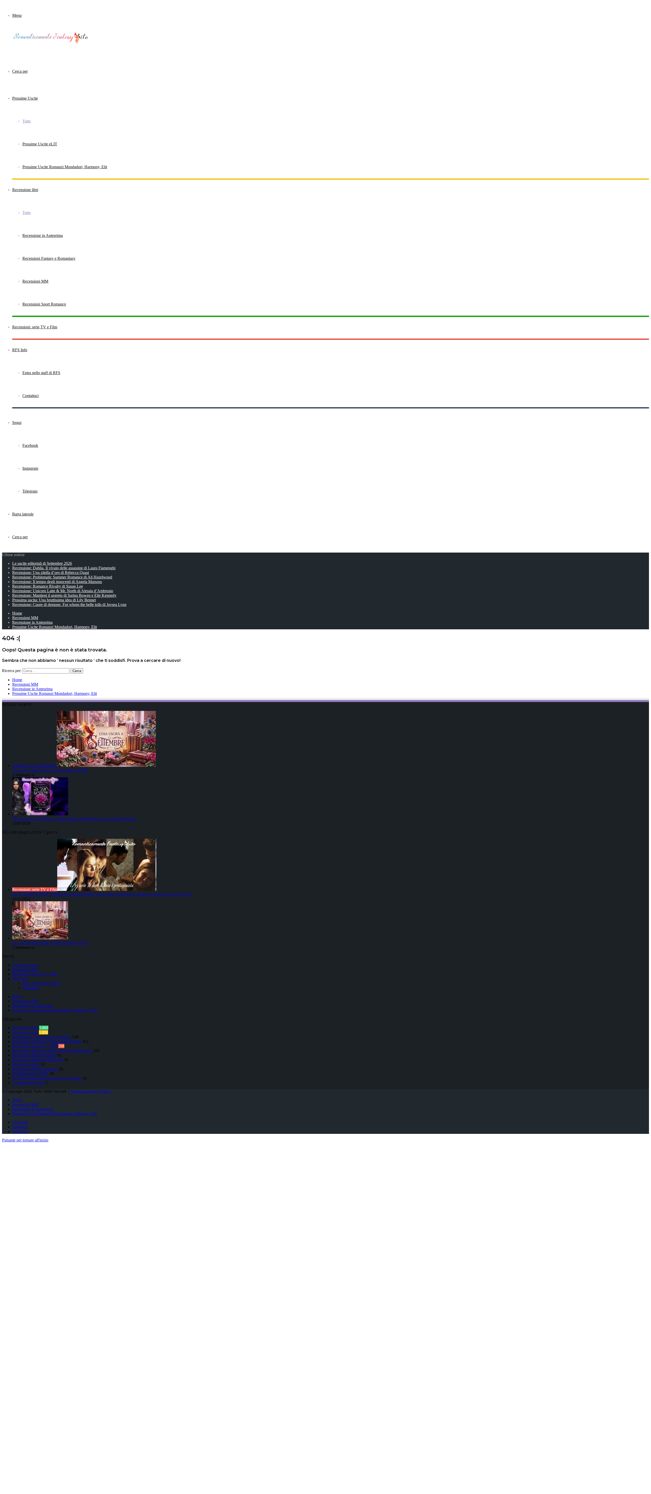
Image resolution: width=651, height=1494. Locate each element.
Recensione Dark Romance (34, 1055)
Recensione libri (25, 190)
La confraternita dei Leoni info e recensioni (46, 1078)
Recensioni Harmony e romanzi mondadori (46, 1041)
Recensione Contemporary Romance (41, 1037)
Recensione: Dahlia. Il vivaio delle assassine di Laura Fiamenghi (63, 568)
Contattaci (30, 395)
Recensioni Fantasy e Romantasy (49, 258)
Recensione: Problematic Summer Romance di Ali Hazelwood (62, 577)
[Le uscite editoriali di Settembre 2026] (40, 938)
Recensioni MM (35, 281)
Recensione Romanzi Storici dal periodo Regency (52, 1050)
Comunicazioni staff (28, 1082)
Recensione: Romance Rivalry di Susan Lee (47, 586)
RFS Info (19, 350)
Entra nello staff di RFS (41, 373)
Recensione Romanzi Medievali (37, 1060)
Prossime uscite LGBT (30, 1073)
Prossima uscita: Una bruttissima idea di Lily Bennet (54, 600)
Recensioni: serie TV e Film (34, 327)
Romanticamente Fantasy (91, 1091)
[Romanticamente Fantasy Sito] (53, 43)
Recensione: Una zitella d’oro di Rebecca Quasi (50, 572)
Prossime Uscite (25, 98)
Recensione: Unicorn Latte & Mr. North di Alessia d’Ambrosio (62, 591)
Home (17, 613)
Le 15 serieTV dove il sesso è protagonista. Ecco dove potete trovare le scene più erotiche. (102, 894)
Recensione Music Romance (35, 1069)
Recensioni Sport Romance (44, 304)
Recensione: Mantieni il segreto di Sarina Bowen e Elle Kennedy (64, 595)
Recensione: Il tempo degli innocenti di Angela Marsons (57, 582)
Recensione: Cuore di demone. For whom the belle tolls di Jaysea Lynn (69, 604)
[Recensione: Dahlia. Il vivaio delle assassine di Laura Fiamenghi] (40, 814)
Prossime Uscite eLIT (39, 144)
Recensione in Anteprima (42, 235)
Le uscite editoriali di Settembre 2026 (42, 563)
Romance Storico (26, 1064)
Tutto (26, 121)
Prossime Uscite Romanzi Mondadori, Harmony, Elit (64, 167)
